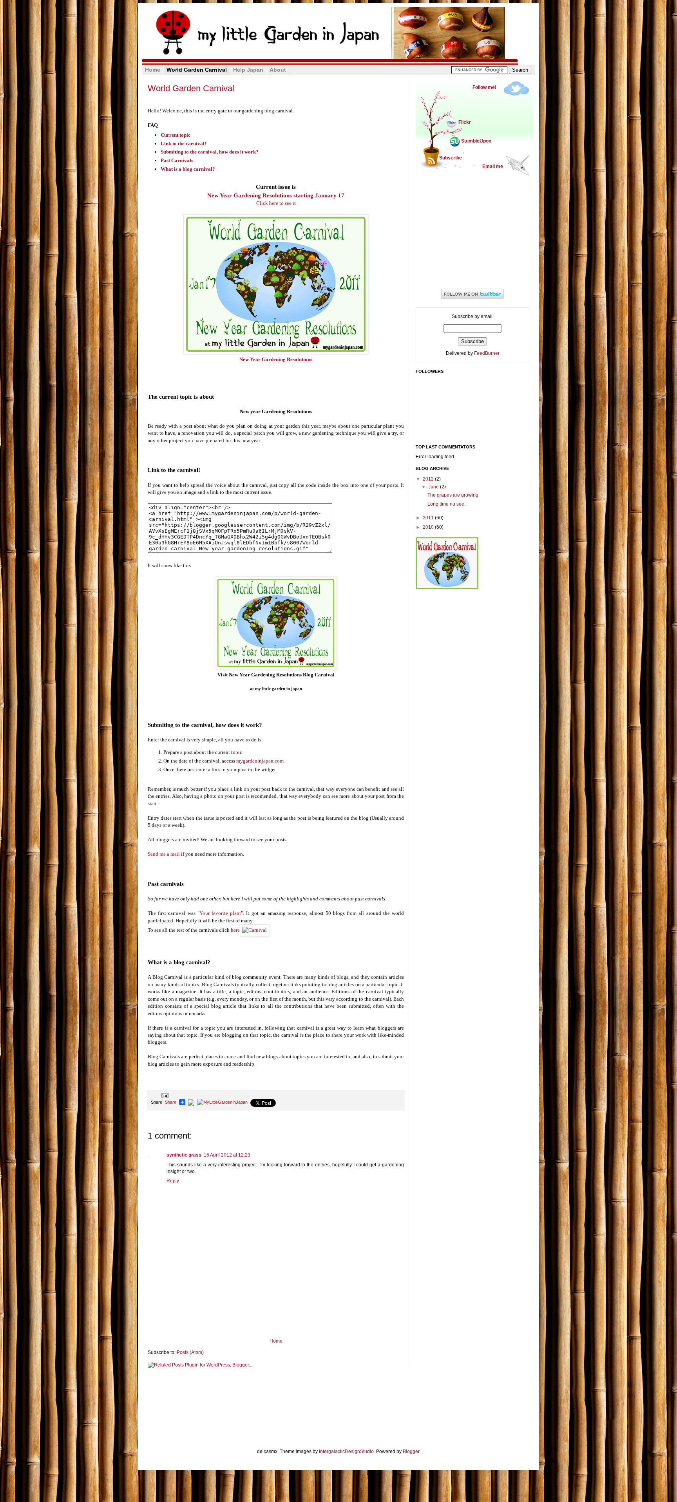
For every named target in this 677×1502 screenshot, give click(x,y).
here (235, 930)
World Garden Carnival (191, 88)
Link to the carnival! (183, 143)
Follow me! (484, 87)
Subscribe (450, 158)
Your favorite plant (220, 913)
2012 (429, 479)
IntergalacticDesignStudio (346, 1451)
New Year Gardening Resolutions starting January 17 (275, 195)
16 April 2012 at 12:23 (227, 1155)
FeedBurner (487, 353)
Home (276, 1341)
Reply (173, 1181)
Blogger (411, 1451)
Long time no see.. (447, 504)
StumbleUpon (476, 141)
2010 (429, 527)
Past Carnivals (177, 160)
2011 (429, 518)
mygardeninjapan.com (260, 761)
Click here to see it (276, 203)
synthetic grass (184, 1155)
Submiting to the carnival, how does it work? (210, 152)
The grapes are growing (452, 495)
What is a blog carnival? (188, 169)
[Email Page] (163, 1095)
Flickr (464, 122)
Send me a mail (164, 854)
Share (170, 1102)
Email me (492, 166)
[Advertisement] (275, 1316)
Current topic (175, 135)
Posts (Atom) (190, 1352)
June (434, 487)
